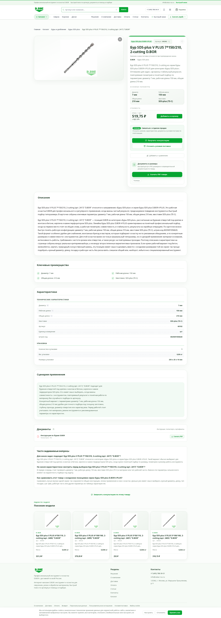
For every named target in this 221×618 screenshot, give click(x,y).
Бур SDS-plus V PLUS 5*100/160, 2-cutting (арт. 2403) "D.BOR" (168, 536)
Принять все (175, 612)
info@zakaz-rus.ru (168, 2)
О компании (106, 17)
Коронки (65, 17)
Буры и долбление (58, 29)
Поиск (123, 10)
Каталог (41, 17)
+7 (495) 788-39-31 (153, 9)
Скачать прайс (178, 17)
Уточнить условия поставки (159, 146)
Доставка (117, 17)
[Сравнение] (170, 9)
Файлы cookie (135, 606)
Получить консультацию (158, 140)
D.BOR (132, 60)
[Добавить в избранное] (182, 41)
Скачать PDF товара (158, 174)
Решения (95, 17)
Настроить (148, 612)
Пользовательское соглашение (100, 606)
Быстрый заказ (181, 2)
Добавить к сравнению (158, 155)
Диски (74, 17)
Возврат (65, 606)
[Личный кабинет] (164, 10)
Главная (37, 29)
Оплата (127, 17)
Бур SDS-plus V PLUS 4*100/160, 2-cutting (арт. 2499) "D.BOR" (90, 536)
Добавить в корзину (169, 116)
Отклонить (161, 612)
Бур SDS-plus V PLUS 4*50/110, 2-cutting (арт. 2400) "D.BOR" (51, 536)
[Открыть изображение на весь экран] (120, 39)
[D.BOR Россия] (39, 9)
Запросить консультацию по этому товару (112, 494)
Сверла (56, 17)
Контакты (145, 17)
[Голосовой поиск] (116, 9)
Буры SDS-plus (74, 29)
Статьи (135, 17)
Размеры (137, 181)
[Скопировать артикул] (169, 41)
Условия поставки (121, 606)
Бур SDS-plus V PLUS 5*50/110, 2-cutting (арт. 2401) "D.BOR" (129, 536)
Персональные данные (78, 606)
